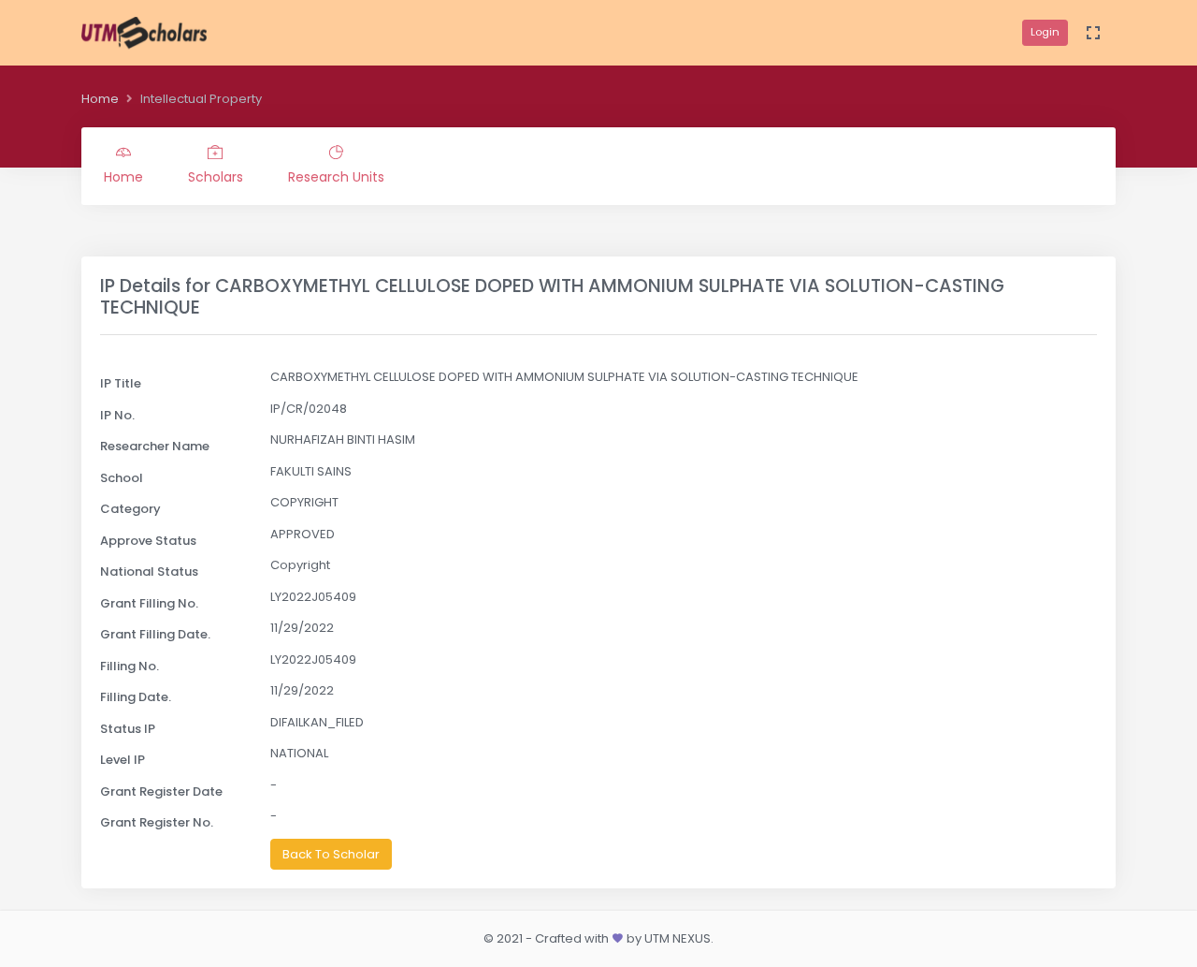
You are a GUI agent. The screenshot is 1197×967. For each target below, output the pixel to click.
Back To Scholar (331, 854)
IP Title (120, 383)
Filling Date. (135, 697)
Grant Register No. (156, 822)
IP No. (117, 415)
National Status (149, 571)
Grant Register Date (161, 791)
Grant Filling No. (149, 603)
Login (1045, 31)
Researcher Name (154, 446)
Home (100, 99)
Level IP (122, 760)
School (121, 478)
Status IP (127, 729)
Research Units (336, 177)
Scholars (215, 177)
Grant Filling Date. (155, 634)
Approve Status (148, 540)
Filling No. (129, 666)
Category (130, 509)
